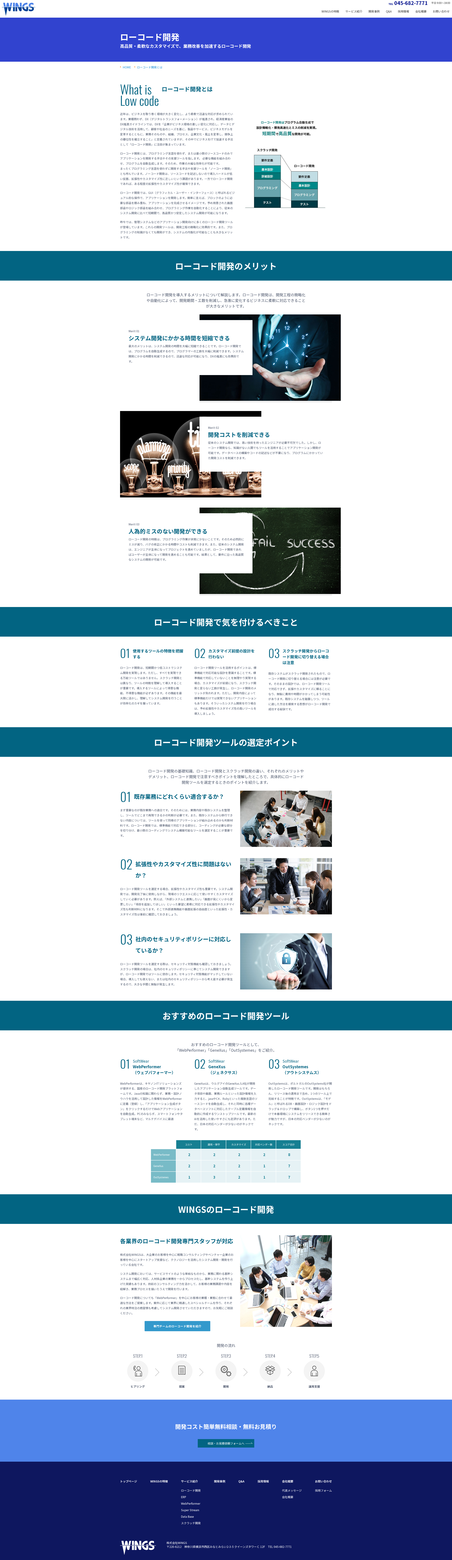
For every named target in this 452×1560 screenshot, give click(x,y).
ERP (183, 1497)
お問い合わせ (323, 1481)
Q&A (389, 11)
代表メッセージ (292, 1490)
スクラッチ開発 (191, 1523)
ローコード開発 (191, 1490)
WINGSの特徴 (330, 11)
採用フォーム (323, 1490)
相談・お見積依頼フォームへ (226, 1443)
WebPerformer (190, 1503)
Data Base (187, 1516)
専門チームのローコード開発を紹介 (177, 1326)
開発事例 (374, 11)
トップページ (128, 1481)
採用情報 (403, 11)
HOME (127, 67)
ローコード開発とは (149, 67)
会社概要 (287, 1497)
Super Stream (190, 1510)
